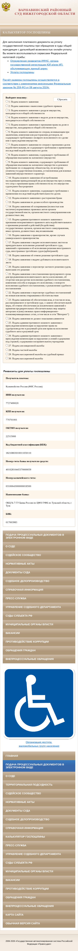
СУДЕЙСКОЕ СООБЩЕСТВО (23, 555)
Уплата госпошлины (22, 72)
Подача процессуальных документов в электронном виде (35, 536)
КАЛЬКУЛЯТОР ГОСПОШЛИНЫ (25, 836)
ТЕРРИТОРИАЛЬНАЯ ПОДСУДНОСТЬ (29, 784)
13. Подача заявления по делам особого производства (35, 202)
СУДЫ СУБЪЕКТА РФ (19, 615)
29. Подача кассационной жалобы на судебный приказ (36, 354)
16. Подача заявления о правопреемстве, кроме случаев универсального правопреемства (35, 236)
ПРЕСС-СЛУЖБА (16, 598)
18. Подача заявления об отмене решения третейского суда (38, 255)
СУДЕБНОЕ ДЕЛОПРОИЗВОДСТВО (27, 581)
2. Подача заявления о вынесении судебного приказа (35, 106)
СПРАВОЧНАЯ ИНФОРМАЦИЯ (24, 589)
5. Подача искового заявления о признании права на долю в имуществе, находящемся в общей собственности (37, 126)
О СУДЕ (10, 546)
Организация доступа (39, 742)
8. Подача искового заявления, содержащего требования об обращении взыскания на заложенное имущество (37, 156)
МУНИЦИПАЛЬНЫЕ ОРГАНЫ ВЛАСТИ (29, 624)
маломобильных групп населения (39, 745)
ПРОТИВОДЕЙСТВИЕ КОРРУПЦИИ (27, 641)
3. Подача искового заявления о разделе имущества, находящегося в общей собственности (33, 112)
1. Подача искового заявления (23, 101)
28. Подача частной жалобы (22, 350)
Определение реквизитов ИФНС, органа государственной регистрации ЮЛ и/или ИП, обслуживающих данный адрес (36, 64)
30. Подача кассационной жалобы (25, 358)
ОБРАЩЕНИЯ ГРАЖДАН (21, 650)
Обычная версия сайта (23, 923)
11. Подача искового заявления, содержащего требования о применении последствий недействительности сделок (37, 192)
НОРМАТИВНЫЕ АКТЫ (20, 563)
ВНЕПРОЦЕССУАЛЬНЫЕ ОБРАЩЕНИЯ (30, 659)
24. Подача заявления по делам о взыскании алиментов (36, 318)
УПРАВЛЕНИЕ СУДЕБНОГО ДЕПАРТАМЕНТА (33, 607)
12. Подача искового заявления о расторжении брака (35, 198)
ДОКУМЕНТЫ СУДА (18, 572)
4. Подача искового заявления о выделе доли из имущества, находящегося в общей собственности (37, 119)
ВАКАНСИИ (13, 633)
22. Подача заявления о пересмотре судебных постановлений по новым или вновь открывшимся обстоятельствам (38, 294)
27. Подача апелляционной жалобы (26, 345)
